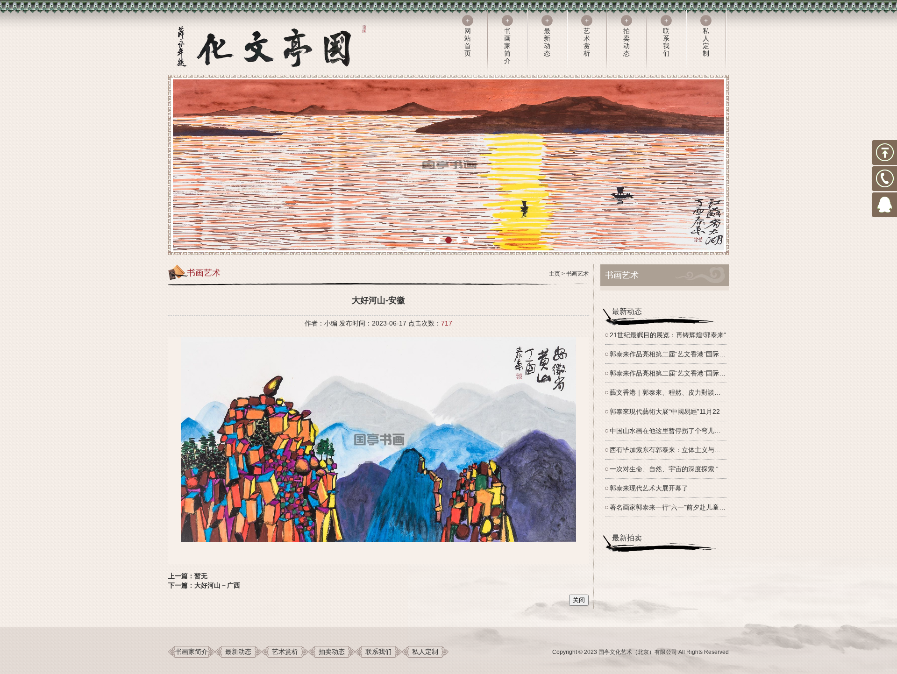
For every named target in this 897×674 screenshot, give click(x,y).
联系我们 (378, 651)
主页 (554, 273)
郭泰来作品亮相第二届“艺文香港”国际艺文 (671, 354)
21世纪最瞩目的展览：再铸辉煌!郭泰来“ (668, 335)
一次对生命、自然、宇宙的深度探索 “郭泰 (671, 469)
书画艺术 (577, 273)
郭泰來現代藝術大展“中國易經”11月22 (665, 411)
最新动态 (238, 651)
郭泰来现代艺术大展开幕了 (649, 488)
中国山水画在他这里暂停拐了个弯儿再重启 (672, 430)
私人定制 (425, 651)
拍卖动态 (332, 651)
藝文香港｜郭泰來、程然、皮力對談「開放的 (675, 392)
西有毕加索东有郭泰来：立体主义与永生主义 (675, 450)
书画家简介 (191, 651)
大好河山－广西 (217, 585)
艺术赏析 (285, 651)
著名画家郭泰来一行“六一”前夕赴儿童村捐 (671, 507)
